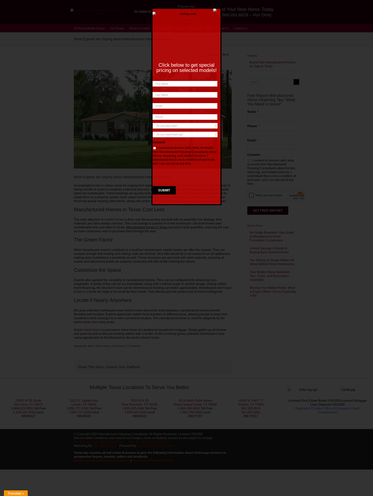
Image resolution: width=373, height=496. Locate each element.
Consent (159, 142)
